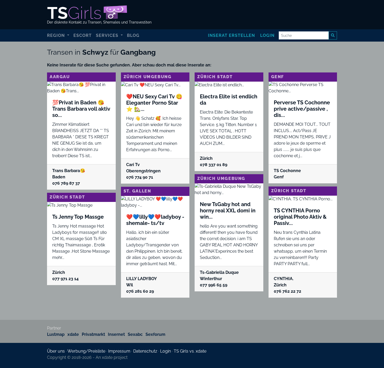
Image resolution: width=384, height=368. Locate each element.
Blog (133, 35)
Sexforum (155, 334)
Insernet (116, 334)
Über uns (56, 351)
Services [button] (108, 35)
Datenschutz (145, 351)
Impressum (119, 351)
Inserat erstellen (231, 35)
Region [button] (56, 35)
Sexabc (135, 334)
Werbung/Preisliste (86, 351)
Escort (82, 35)
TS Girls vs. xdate (190, 351)
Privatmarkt (93, 334)
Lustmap (56, 334)
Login (267, 35)
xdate (73, 334)
